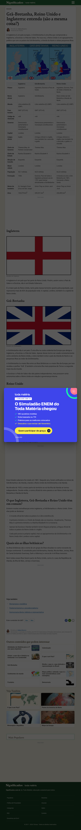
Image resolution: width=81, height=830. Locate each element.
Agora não (18, 437)
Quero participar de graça (32, 430)
